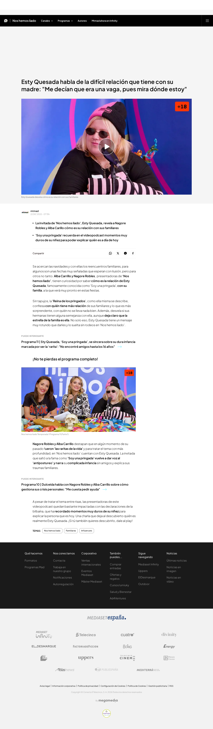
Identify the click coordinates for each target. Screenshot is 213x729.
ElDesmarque (146, 577)
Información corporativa (63, 686)
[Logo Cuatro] (127, 635)
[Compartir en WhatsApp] (110, 253)
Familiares (71, 531)
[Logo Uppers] (85, 658)
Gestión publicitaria (157, 686)
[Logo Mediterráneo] (148, 669)
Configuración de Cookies (113, 686)
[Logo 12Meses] (169, 658)
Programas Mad (34, 567)
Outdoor (143, 584)
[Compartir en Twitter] (118, 253)
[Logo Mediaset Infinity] (44, 635)
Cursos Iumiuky (119, 585)
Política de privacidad (88, 686)
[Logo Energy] (169, 646)
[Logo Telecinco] (86, 635)
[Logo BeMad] (43, 658)
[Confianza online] (107, 716)
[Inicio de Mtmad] (6, 20)
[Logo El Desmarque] (44, 646)
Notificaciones (62, 577)
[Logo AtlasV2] (65, 669)
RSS (171, 686)
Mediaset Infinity (148, 564)
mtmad (34, 211)
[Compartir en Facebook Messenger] (125, 253)
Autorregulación (63, 584)
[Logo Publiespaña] (106, 670)
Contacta (59, 560)
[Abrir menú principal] (207, 20)
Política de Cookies (137, 686)
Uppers (143, 571)
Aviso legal (45, 686)
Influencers (86, 531)
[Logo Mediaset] (106, 619)
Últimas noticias (177, 560)
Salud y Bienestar (120, 591)
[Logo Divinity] (169, 635)
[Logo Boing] (127, 646)
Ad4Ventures (118, 598)
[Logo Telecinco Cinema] (127, 658)
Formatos (31, 560)
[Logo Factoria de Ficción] (85, 646)
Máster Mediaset (91, 581)
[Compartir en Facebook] (133, 253)
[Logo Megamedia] (108, 700)
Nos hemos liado (24, 20)
